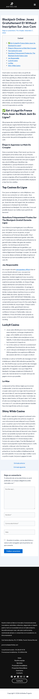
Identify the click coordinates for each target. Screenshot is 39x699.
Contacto (19, 673)
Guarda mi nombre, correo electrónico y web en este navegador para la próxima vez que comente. (18, 542)
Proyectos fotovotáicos (19, 668)
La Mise (10, 63)
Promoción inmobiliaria (19, 665)
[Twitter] (15, 677)
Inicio (19, 658)
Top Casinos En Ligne (15, 51)
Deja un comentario (8, 31)
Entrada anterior (19, 463)
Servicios (19, 663)
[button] (19, 681)
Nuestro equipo (19, 660)
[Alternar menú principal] (35, 4)
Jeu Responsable (13, 58)
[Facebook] (12, 677)
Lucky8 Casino (13, 61)
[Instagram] (18, 677)
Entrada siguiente (19, 467)
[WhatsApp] (24, 677)
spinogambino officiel (23, 269)
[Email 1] (21, 677)
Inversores (19, 670)
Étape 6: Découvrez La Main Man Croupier (22, 48)
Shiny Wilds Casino (14, 66)
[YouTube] (27, 677)
